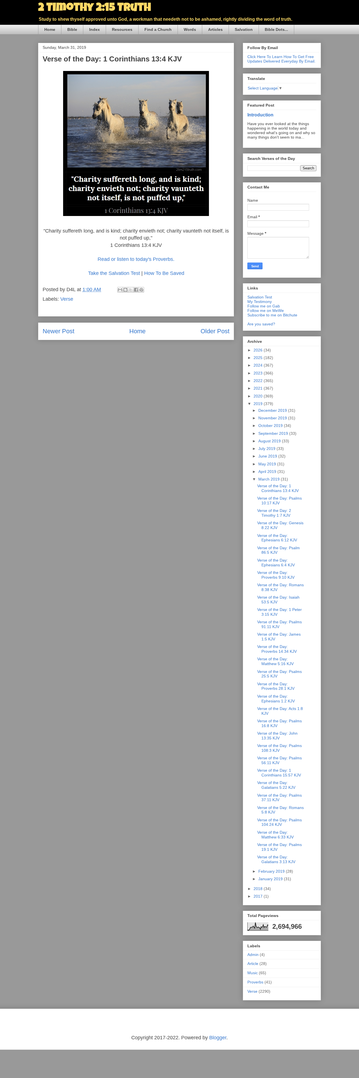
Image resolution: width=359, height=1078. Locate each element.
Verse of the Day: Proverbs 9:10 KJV (275, 575)
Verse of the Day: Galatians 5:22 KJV (276, 785)
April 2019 (267, 471)
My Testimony (259, 301)
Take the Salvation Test (114, 273)
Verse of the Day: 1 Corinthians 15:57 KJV (279, 772)
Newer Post (58, 331)
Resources (122, 29)
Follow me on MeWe (265, 310)
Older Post (215, 331)
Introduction (260, 114)
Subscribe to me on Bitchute (272, 315)
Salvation (244, 29)
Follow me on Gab (263, 306)
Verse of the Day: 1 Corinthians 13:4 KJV (278, 488)
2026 (259, 350)
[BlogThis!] (125, 290)
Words (190, 29)
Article (252, 963)
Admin (253, 954)
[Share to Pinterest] (141, 290)
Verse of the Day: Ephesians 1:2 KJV (276, 698)
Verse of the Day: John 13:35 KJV (277, 735)
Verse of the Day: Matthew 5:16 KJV (275, 661)
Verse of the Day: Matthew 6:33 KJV (275, 834)
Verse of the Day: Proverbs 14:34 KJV (277, 649)
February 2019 (272, 871)
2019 (259, 403)
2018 (259, 888)
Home (49, 29)
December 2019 (273, 410)
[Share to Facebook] (136, 290)
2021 (259, 388)
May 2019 (267, 464)
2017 (259, 896)
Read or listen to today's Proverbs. (136, 259)
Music (252, 973)
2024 (259, 365)
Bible (72, 29)
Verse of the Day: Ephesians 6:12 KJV (277, 538)
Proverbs (255, 982)
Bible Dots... (276, 29)
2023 (259, 373)
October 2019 (271, 425)
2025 (259, 357)
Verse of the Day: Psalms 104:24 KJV (279, 822)
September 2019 (273, 433)
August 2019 (270, 441)
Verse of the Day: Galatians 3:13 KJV (276, 859)
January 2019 (271, 879)
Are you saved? (261, 324)
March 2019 (269, 479)
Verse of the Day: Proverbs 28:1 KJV (275, 686)
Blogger (217, 1037)
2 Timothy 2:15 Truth (94, 8)
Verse (66, 299)
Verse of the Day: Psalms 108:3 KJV (279, 748)
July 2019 (267, 448)
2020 (259, 396)
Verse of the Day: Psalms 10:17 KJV (279, 500)
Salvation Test (259, 297)
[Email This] (120, 290)
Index (94, 29)
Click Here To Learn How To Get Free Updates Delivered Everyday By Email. (281, 58)
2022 (259, 380)
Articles (215, 29)
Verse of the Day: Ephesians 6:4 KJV (276, 562)
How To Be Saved (164, 273)
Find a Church (158, 29)
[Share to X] (131, 290)
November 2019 (273, 418)
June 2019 (268, 456)
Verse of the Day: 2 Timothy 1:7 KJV (274, 513)
